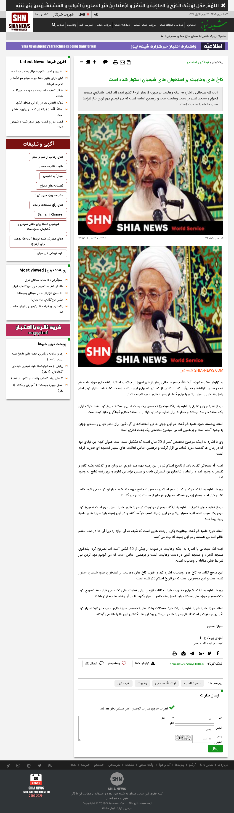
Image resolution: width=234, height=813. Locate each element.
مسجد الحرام (192, 683)
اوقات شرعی (146, 765)
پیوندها (179, 765)
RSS (73, 765)
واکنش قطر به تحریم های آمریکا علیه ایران (37, 286)
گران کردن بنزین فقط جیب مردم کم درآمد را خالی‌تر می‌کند (36, 81)
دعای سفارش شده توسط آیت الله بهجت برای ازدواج (38, 241)
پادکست (71, 25)
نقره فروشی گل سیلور (50, 253)
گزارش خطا (142, 663)
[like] (119, 664)
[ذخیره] (129, 62)
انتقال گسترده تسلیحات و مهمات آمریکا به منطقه (38, 93)
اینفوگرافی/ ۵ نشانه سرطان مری (44, 280)
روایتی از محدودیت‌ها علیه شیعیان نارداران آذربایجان (37, 369)
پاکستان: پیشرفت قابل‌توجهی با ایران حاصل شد (37, 309)
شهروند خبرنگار (63, 15)
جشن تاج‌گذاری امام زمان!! (46, 299)
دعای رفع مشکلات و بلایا (48, 205)
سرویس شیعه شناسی (145, 25)
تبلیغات (129, 765)
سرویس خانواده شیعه (171, 25)
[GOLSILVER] (38, 329)
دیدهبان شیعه (122, 25)
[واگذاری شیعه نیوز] (117, 45)
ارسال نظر (91, 663)
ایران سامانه (108, 808)
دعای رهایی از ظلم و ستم (47, 157)
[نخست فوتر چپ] (37, 785)
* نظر (172, 721)
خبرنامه (85, 765)
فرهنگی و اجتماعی (198, 62)
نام (220, 718)
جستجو (99, 765)
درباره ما (223, 765)
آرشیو (192, 765)
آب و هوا (164, 765)
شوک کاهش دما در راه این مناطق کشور (39, 102)
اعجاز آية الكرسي (53, 176)
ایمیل (218, 727)
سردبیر (60, 25)
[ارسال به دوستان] (122, 62)
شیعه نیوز (123, 683)
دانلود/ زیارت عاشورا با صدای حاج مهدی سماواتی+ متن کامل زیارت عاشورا (181, 36)
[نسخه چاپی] (115, 62)
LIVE (81, 15)
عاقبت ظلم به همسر (51, 166)
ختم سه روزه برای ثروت (48, 195)
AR (96, 14)
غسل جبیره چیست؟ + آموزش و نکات (38, 388)
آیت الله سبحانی (165, 683)
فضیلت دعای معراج (51, 185)
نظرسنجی (114, 765)
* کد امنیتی (218, 740)
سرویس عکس (103, 25)
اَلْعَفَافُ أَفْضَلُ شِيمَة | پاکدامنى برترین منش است (37, 112)
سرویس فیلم (86, 25)
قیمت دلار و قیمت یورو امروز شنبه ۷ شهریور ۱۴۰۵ (36, 124)
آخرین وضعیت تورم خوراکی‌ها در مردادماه (37, 71)
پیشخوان (191, 25)
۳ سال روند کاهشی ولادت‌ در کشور (37, 378)
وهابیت (142, 683)
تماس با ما (41, 14)
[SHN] (19, 21)
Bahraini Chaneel (50, 214)
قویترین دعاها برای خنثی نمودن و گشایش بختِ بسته (38, 227)
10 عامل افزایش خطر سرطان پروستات (40, 293)
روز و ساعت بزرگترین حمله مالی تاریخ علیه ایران (37, 356)
